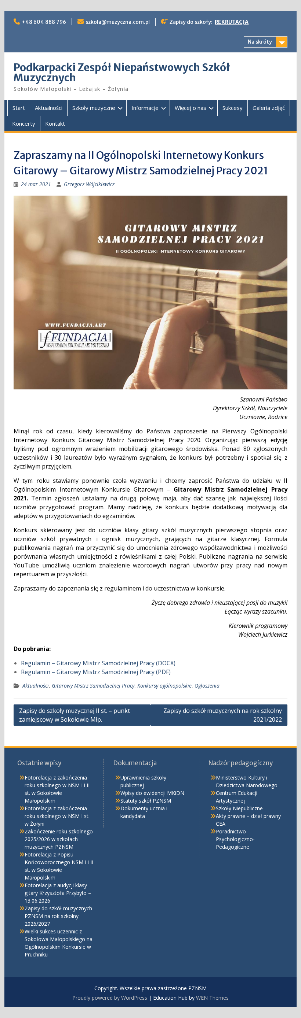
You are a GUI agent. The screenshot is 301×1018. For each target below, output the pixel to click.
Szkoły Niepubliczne (239, 808)
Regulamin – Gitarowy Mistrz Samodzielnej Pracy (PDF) (96, 672)
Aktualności (48, 107)
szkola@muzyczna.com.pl (118, 22)
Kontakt (55, 123)
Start (18, 107)
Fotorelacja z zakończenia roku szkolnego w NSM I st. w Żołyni (57, 816)
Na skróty (260, 41)
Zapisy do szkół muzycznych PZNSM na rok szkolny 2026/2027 (58, 916)
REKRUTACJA (232, 22)
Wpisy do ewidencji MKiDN (152, 792)
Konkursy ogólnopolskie (164, 685)
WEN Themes (212, 997)
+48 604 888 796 (44, 22)
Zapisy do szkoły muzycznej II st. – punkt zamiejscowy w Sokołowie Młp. (74, 715)
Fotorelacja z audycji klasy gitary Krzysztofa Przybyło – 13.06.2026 (58, 893)
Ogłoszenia (207, 685)
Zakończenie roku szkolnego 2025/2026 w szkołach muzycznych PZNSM (59, 839)
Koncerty (23, 123)
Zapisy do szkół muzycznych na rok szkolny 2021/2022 (222, 715)
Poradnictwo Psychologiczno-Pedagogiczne (235, 839)
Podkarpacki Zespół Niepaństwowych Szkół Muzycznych (122, 72)
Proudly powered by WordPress (109, 997)
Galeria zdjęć (269, 107)
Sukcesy (232, 107)
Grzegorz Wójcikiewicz (89, 184)
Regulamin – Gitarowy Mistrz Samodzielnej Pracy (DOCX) (98, 663)
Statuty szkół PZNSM (145, 800)
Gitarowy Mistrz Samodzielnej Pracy (93, 685)
